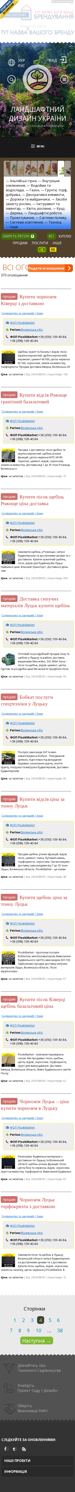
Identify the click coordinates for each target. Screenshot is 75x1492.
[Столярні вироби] (7, 168)
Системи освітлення (26, 222)
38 (60, 1330)
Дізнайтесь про (39, 1368)
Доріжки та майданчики (30, 199)
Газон (34, 190)
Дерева (16, 213)
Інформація (15, 1471)
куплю (65, 236)
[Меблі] (34, 168)
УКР (21, 60)
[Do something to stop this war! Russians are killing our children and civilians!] (9, 9)
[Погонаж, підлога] (20, 168)
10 (38, 1330)
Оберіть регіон (16, 236)
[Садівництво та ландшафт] (61, 168)
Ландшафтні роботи (44, 213)
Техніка (55, 222)
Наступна (36, 1340)
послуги (40, 243)
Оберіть (33, 1408)
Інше (14, 227)
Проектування (22, 217)
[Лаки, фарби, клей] (27, 168)
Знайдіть (38, 1388)
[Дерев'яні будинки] (41, 168)
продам (20, 243)
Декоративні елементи (45, 194)
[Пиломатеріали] (13, 168)
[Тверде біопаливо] (47, 168)
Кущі (60, 208)
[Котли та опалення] (54, 168)
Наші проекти (17, 1460)
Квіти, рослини (38, 208)
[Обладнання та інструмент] (67, 168)
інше (57, 243)
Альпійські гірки (23, 181)
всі (51, 236)
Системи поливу (53, 217)
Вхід (53, 60)
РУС (21, 65)
